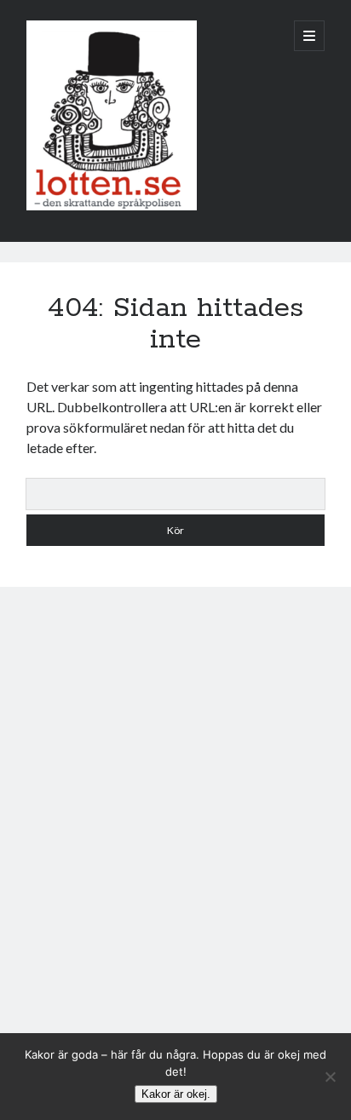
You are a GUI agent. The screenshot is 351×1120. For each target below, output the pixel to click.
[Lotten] (111, 206)
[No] (329, 1076)
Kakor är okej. (175, 1094)
